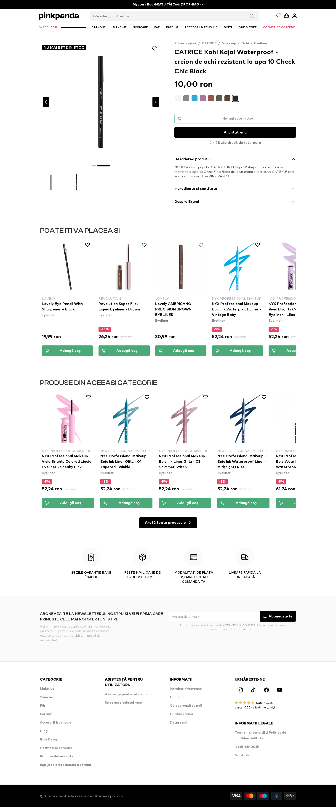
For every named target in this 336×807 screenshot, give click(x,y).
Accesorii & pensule (55, 722)
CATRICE (209, 43)
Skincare (47, 697)
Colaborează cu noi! (186, 705)
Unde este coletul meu (123, 702)
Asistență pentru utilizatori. (128, 694)
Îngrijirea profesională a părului (65, 765)
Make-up (229, 43)
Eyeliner (260, 43)
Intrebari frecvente (186, 688)
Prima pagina (187, 43)
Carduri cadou (181, 714)
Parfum (46, 714)
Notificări (243, 755)
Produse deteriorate (57, 756)
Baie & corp (49, 739)
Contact (177, 697)
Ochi (245, 43)
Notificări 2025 (247, 746)
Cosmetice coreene (56, 748)
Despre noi (178, 722)
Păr (42, 705)
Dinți (44, 731)
